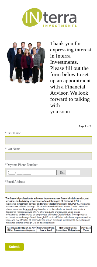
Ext (62, 173)
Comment (11, 258)
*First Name (13, 133)
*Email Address (15, 182)
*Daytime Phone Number (21, 165)
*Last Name (12, 149)
